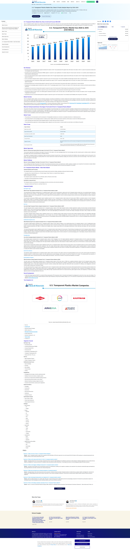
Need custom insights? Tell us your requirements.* (61, 275)
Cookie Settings (82, 547)
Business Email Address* (57, 268)
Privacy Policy (53, 544)
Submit (65, 283)
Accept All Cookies (82, 540)
